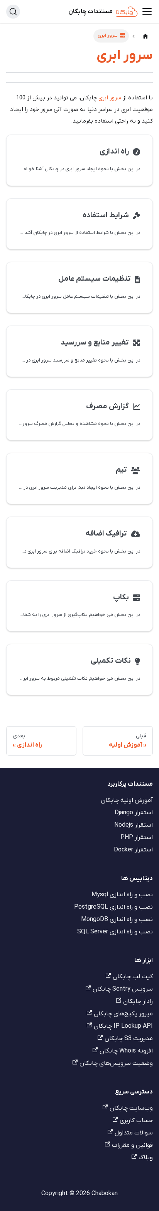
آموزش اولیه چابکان (127, 800)
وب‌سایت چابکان (131, 1108)
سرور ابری (109, 98)
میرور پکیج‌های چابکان (123, 1014)
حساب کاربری (136, 1120)
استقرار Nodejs (133, 825)
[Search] (13, 12)
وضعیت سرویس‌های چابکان (116, 1063)
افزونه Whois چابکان (126, 1051)
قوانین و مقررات (132, 1145)
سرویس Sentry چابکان (123, 989)
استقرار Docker (133, 850)
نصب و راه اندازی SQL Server (115, 932)
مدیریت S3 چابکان (129, 1038)
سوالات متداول (134, 1133)
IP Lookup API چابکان (123, 1026)
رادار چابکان (138, 1001)
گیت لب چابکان (133, 977)
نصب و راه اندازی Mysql (122, 895)
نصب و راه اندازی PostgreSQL (113, 907)
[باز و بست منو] (147, 11)
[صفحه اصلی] (145, 37)
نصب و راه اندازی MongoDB (117, 919)
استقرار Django (134, 813)
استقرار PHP (136, 837)
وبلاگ (146, 1158)
